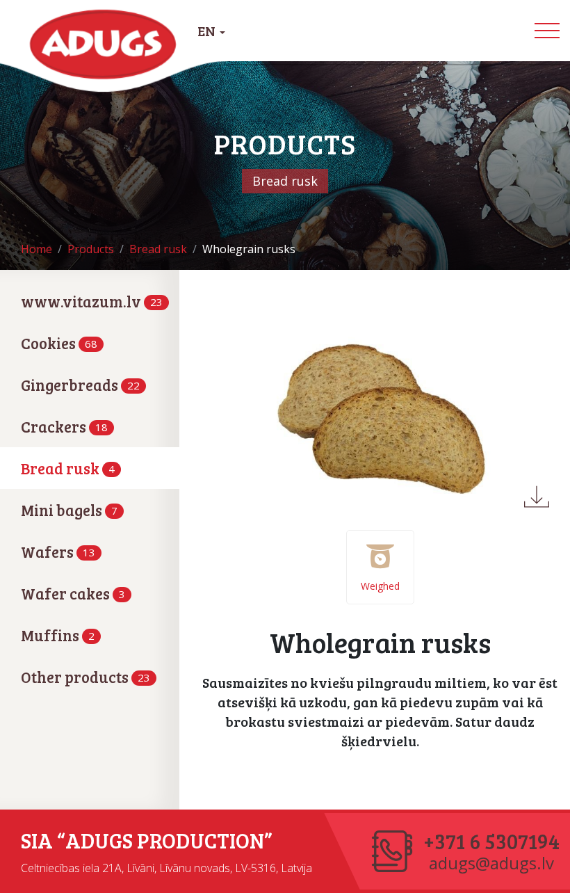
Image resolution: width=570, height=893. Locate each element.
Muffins (58, 635)
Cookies (59, 342)
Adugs (103, 44)
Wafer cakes (73, 593)
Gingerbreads (80, 384)
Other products (85, 676)
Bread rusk (68, 468)
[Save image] (536, 496)
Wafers (58, 551)
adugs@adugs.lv (491, 863)
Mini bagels (69, 509)
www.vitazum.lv (92, 301)
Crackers (64, 426)
